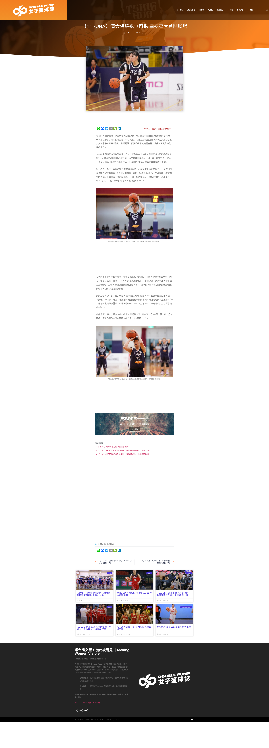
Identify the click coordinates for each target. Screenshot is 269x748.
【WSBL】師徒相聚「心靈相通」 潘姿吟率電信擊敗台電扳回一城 (174, 594)
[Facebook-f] (76, 710)
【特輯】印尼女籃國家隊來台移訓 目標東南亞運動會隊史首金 (94, 594)
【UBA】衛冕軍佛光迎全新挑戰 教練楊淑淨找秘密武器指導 (123, 454)
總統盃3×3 (191, 10)
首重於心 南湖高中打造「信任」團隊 (113, 447)
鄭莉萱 (111, 544)
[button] (267, 10)
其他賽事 (240, 10)
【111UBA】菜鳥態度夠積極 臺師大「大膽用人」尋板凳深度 (94, 628)
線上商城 (180, 10)
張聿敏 (100, 544)
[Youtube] (86, 710)
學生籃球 (220, 10)
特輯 (251, 10)
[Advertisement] (134, 118)
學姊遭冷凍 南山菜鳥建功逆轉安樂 (174, 627)
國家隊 (201, 10)
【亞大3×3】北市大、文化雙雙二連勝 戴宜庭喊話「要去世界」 (124, 450)
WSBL (210, 10)
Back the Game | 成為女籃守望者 (87, 703)
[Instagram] (81, 710)
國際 (231, 10)
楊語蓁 (106, 544)
